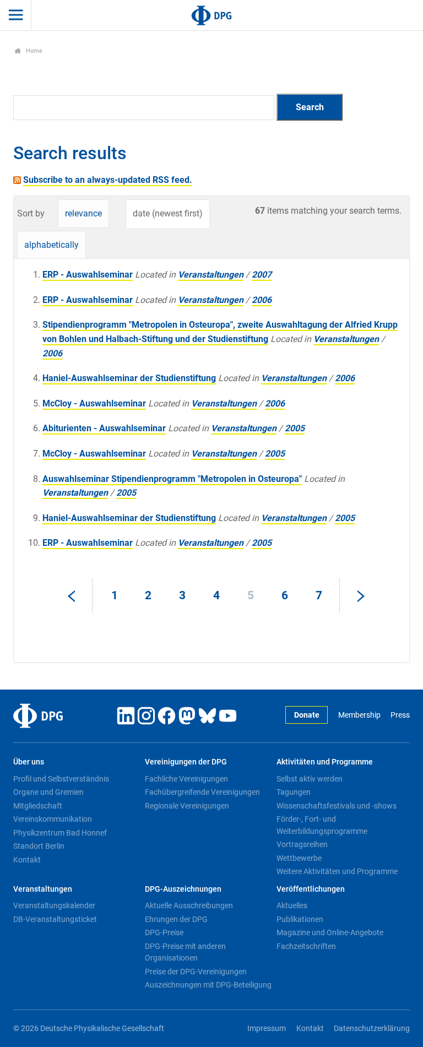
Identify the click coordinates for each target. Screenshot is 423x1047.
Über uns (28, 762)
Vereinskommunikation (52, 819)
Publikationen (299, 919)
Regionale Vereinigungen (187, 805)
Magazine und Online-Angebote (329, 932)
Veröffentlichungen (310, 889)
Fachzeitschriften (306, 946)
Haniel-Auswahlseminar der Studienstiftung (129, 378)
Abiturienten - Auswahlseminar (104, 428)
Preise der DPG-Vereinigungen (196, 971)
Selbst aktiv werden (309, 778)
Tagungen (293, 792)
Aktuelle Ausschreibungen (189, 905)
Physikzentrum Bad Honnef (60, 832)
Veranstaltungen (210, 274)
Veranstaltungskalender (54, 905)
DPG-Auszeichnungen (183, 889)
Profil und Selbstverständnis (61, 778)
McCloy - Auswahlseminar (94, 403)
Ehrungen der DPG (176, 919)
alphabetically (51, 245)
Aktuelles (291, 905)
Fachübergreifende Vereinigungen (202, 792)
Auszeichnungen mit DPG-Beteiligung (208, 984)
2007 (262, 274)
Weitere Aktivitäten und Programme (337, 871)
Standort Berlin (38, 846)
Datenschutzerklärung (372, 1028)
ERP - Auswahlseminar (87, 274)
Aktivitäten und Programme (324, 762)
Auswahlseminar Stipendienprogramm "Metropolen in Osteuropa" (172, 479)
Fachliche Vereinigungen (186, 778)
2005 (295, 428)
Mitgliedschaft (37, 805)
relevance (83, 213)
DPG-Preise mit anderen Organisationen (185, 952)
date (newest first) (168, 213)
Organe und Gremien (48, 792)
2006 (262, 300)
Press (400, 715)
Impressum (266, 1028)
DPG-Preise (164, 932)
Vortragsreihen (302, 844)
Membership (359, 715)
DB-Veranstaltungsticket (55, 919)
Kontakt (27, 859)
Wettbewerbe (299, 858)
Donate (306, 715)
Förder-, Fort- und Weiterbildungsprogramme (321, 825)
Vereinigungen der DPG (186, 762)
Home (33, 51)
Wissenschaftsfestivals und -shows (336, 805)
